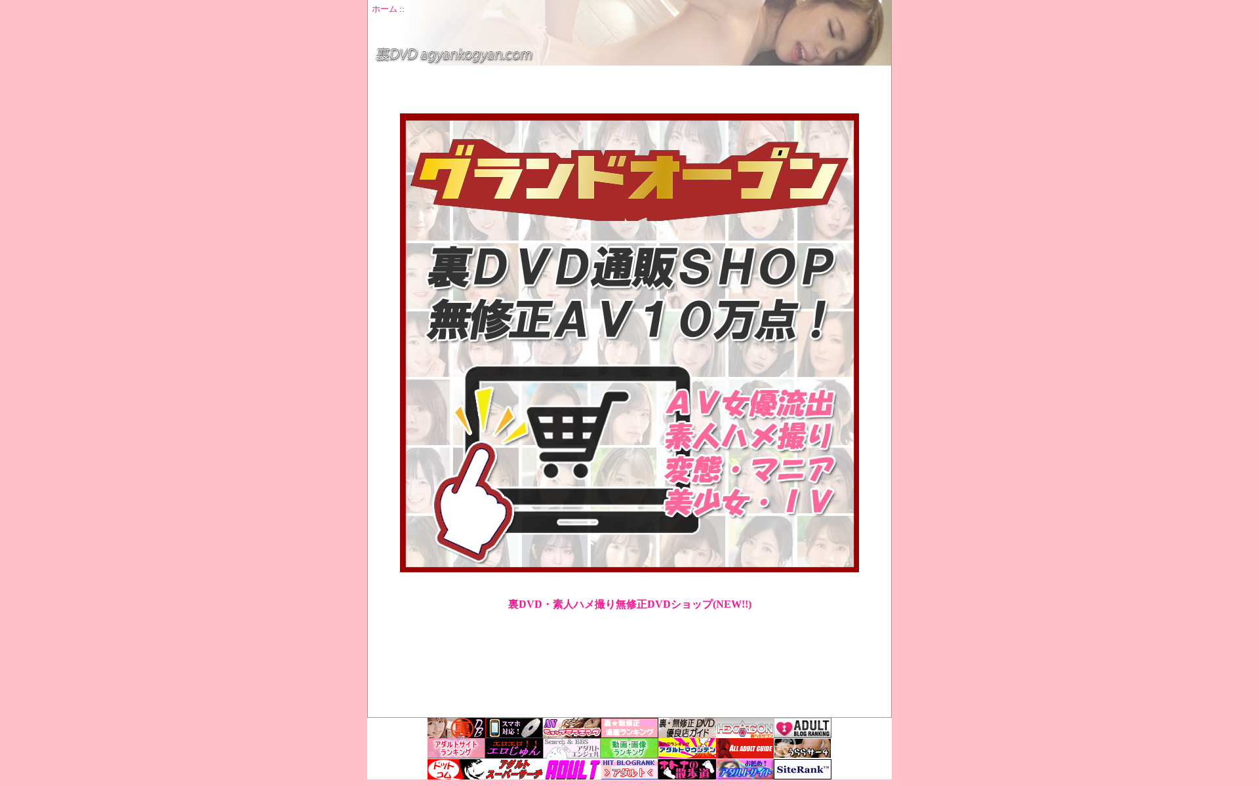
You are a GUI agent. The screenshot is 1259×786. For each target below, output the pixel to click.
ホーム (384, 9)
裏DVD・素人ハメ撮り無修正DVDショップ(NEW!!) (629, 604)
